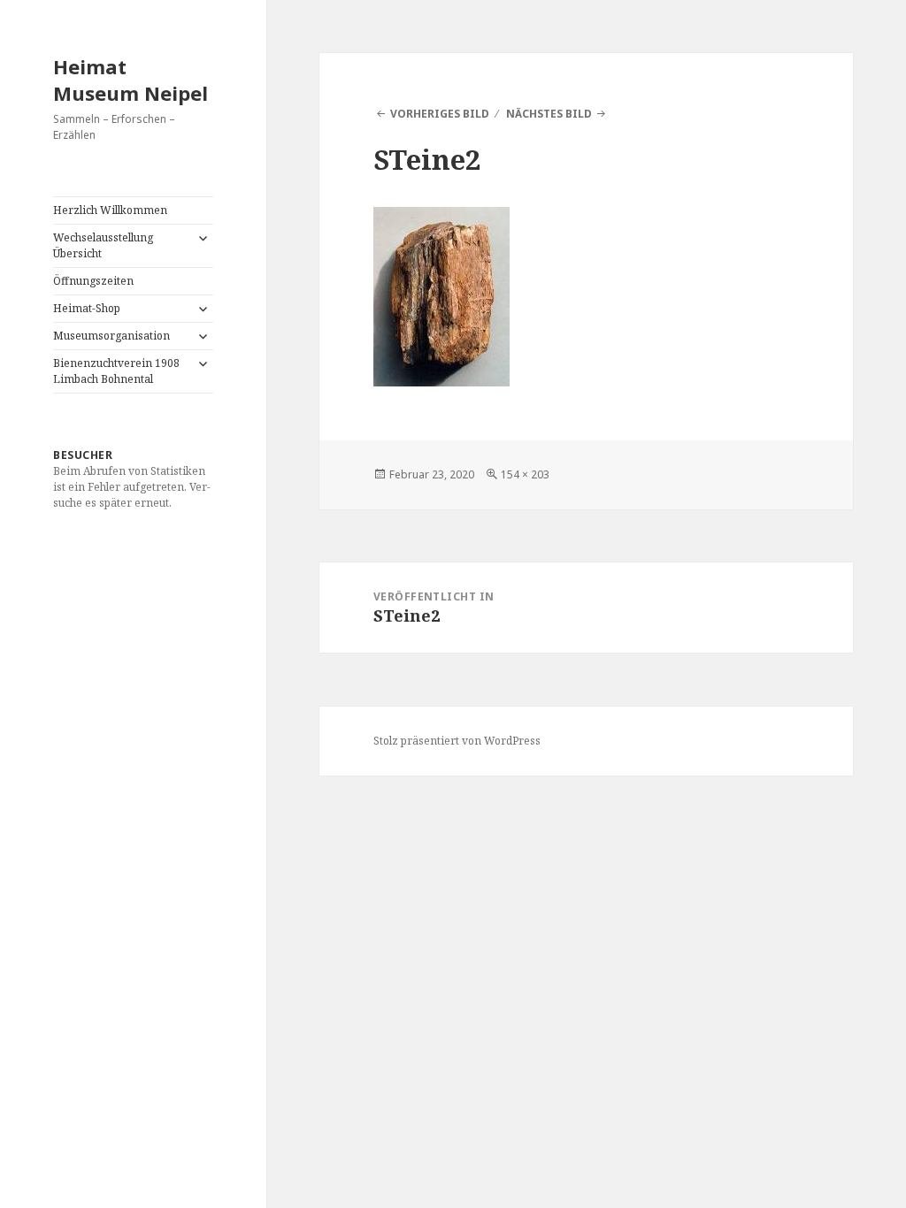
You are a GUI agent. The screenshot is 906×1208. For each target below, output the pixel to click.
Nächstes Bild (549, 113)
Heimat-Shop (86, 308)
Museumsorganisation (111, 335)
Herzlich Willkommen (110, 210)
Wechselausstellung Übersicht (103, 245)
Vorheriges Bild (439, 113)
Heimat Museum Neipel (130, 79)
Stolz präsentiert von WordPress (457, 740)
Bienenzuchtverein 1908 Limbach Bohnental (116, 371)
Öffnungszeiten (93, 280)
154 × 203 (525, 474)
